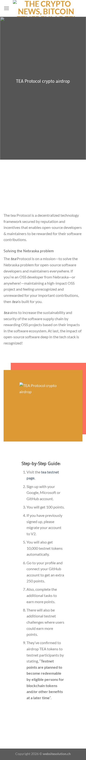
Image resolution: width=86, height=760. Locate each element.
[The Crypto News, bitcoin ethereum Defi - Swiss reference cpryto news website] (46, 8)
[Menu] (6, 8)
